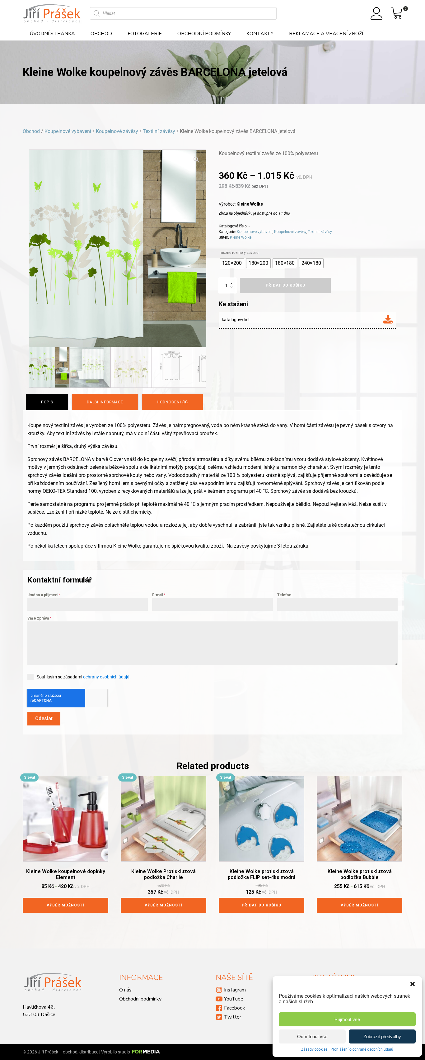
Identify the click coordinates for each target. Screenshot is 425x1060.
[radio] (232, 263)
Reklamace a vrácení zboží (326, 33)
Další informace (105, 402)
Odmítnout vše (312, 1036)
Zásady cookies (314, 1049)
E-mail (159, 595)
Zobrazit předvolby (382, 1036)
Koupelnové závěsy (117, 131)
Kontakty (259, 33)
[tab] (47, 402)
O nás (125, 989)
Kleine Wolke (240, 237)
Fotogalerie (145, 33)
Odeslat (44, 718)
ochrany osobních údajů (106, 676)
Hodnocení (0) (172, 402)
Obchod (101, 33)
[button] (412, 984)
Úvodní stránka (52, 33)
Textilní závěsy (159, 131)
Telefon (284, 595)
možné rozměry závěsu (239, 252)
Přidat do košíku (261, 905)
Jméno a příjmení (44, 595)
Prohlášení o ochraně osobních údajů (361, 1049)
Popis (47, 402)
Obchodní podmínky (204, 33)
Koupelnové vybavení (67, 131)
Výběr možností (65, 905)
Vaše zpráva (39, 618)
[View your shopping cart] (397, 13)
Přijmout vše (347, 1019)
